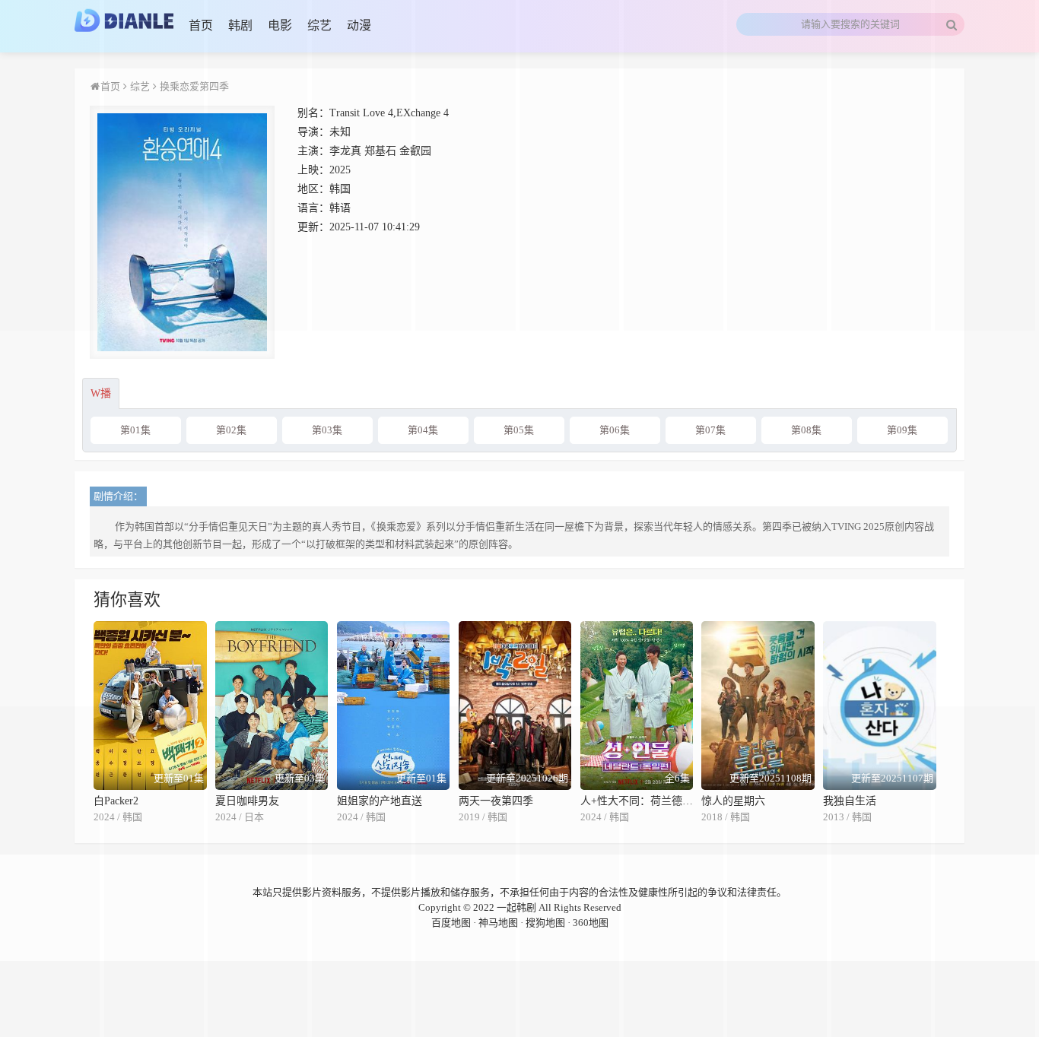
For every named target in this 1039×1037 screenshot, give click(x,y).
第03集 (327, 430)
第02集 (231, 430)
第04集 (423, 430)
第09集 (902, 430)
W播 (101, 393)
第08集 (806, 430)
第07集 (710, 430)
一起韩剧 (516, 907)
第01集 (135, 430)
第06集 (614, 430)
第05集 (519, 430)
